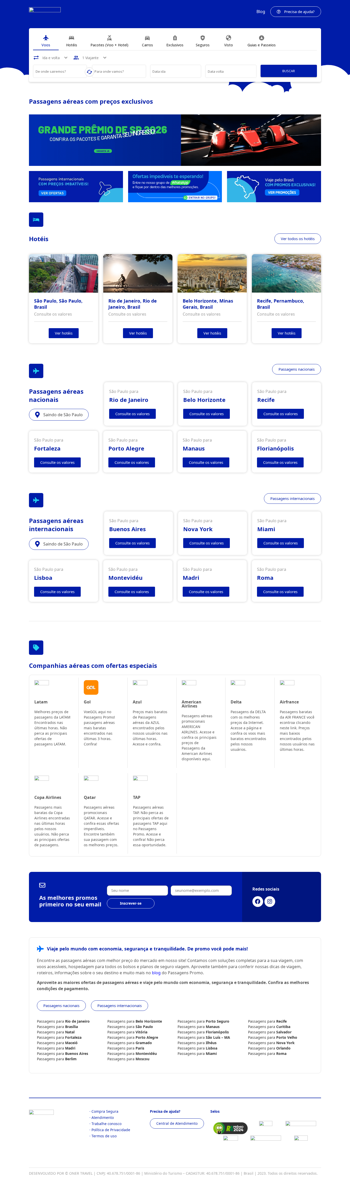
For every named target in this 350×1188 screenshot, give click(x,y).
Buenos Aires (76, 1053)
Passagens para (63, 1021)
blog (156, 973)
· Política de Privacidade (109, 1129)
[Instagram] (269, 901)
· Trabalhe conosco (105, 1123)
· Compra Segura (103, 1111)
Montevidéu (146, 1053)
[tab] (46, 41)
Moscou (142, 1058)
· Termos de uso (103, 1135)
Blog (260, 11)
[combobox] (60, 72)
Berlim (71, 1058)
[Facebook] (257, 901)
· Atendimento (101, 1117)
